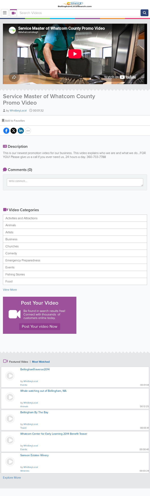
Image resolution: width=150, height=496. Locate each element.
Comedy (11, 253)
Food (8, 281)
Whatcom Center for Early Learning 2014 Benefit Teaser (53, 434)
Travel (23, 428)
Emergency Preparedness (22, 260)
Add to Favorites (15, 121)
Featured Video (18, 362)
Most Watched (41, 362)
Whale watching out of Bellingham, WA (43, 391)
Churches (12, 246)
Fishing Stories (15, 274)
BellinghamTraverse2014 (35, 369)
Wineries (24, 471)
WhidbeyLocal (18, 111)
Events (9, 267)
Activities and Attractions (21, 218)
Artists (9, 232)
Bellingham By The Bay (34, 412)
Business (11, 239)
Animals (10, 225)
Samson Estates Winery (34, 455)
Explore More (12, 477)
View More (10, 290)
